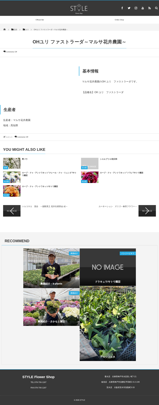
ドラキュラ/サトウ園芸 (107, 281)
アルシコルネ (107, 356)
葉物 (5, 168)
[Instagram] (136, 8)
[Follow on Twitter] (129, 8)
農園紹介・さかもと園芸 (51, 321)
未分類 (84, 168)
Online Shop (119, 20)
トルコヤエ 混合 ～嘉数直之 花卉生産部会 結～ (45, 206)
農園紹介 (74, 253)
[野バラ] (11, 167)
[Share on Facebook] (122, 8)
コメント (9, 137)
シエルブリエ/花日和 (108, 159)
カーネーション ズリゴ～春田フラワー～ (118, 206)
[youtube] (142, 8)
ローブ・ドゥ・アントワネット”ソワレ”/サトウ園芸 (121, 173)
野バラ (25, 159)
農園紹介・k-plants (51, 283)
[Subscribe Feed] (149, 8)
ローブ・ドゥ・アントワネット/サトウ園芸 (40, 186)
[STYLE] (78, 13)
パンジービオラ (127, 253)
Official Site (40, 20)
